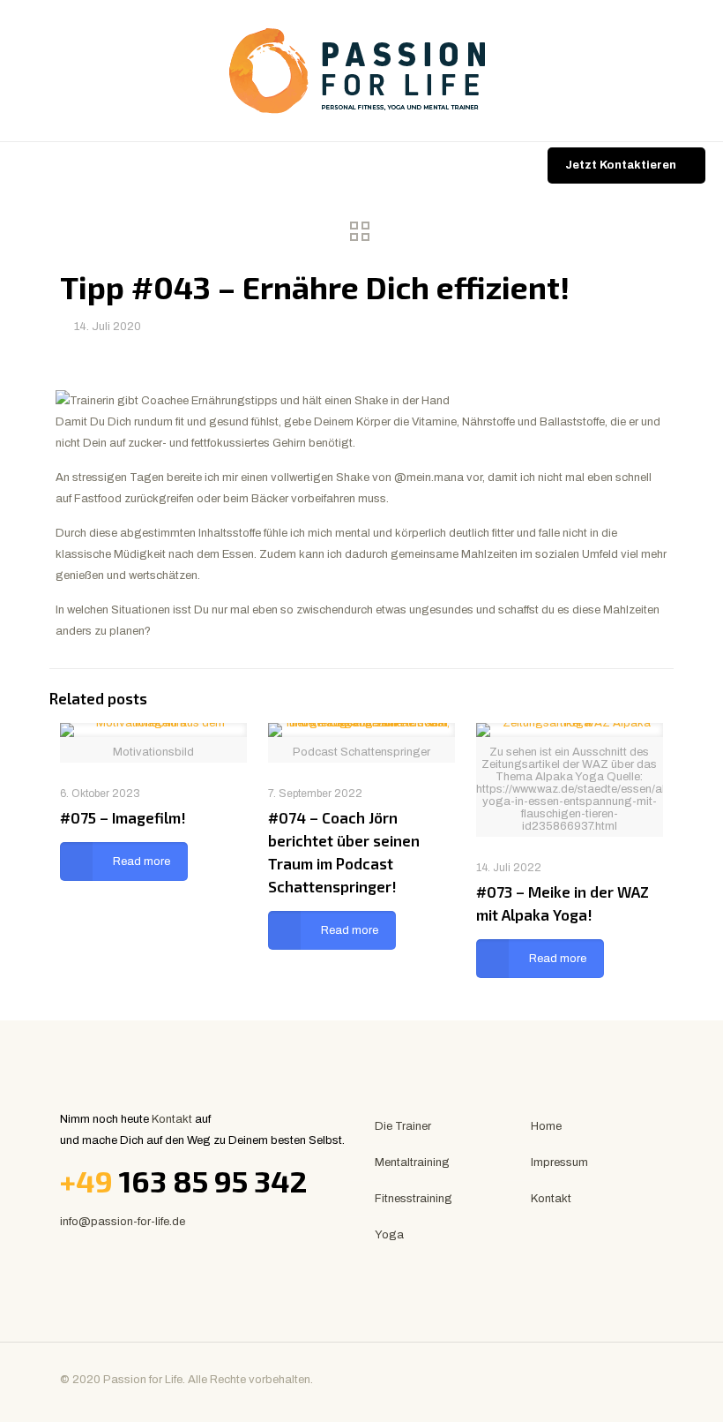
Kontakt (172, 1119)
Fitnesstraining (413, 1199)
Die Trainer (403, 1126)
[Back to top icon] (644, 1379)
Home (546, 1126)
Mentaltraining (412, 1162)
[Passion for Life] (361, 70)
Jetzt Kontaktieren (620, 165)
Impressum (559, 1162)
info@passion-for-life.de (122, 1221)
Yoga (389, 1235)
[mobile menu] (15, 167)
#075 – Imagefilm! (123, 817)
